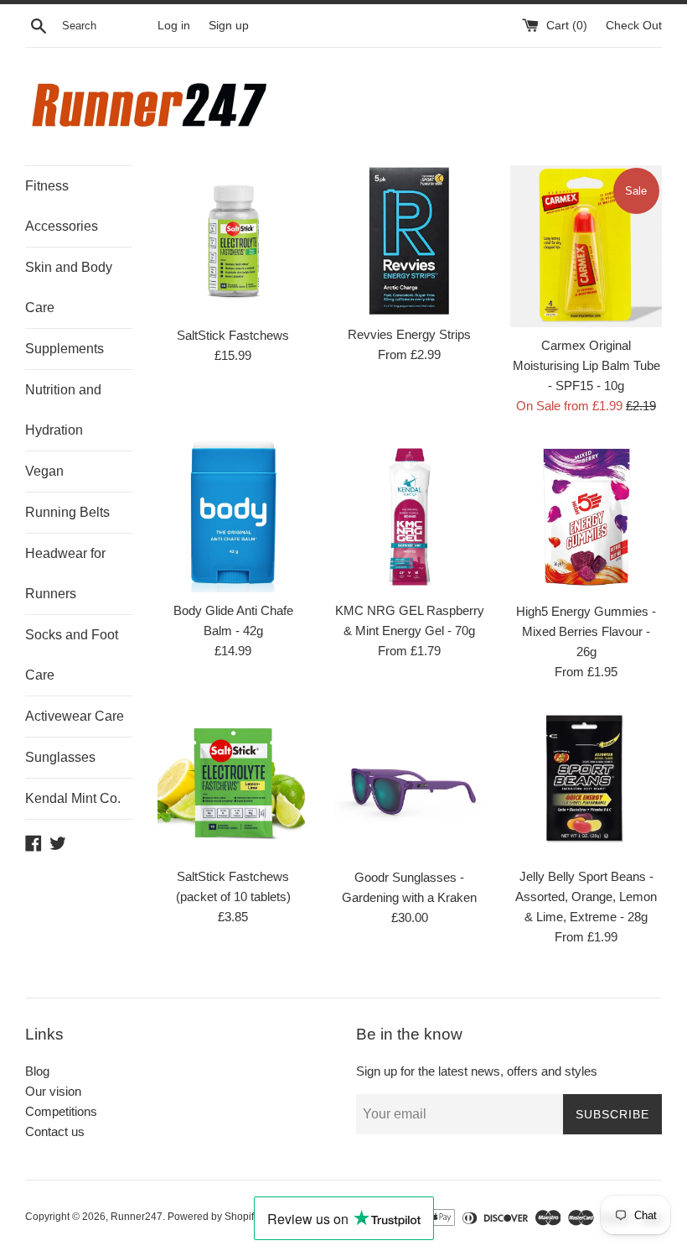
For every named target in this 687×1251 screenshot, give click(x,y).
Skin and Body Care (68, 287)
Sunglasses (60, 757)
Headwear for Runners (65, 573)
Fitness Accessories (61, 206)
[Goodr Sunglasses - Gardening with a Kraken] (410, 783)
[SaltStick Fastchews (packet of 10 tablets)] (233, 783)
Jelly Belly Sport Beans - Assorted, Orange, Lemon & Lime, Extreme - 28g (586, 896)
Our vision (53, 1091)
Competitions (61, 1111)
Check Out (634, 25)
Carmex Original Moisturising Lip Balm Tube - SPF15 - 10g (586, 365)
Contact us (55, 1131)
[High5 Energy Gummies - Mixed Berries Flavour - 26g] (586, 517)
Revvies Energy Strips (409, 334)
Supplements (64, 348)
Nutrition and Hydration (63, 410)
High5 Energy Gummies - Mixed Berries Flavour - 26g (586, 631)
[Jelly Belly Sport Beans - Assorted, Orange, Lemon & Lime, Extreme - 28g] (586, 782)
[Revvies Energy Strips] (410, 240)
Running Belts (67, 512)
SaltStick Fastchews (233, 335)
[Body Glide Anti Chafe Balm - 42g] (233, 517)
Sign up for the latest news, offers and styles (476, 1071)
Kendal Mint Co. (73, 798)
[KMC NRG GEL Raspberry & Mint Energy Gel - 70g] (410, 517)
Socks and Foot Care (71, 655)
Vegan (44, 471)
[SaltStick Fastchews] (233, 241)
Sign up (229, 25)
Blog (37, 1071)
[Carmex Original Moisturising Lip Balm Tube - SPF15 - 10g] (586, 245)
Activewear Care (74, 716)
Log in (174, 25)
